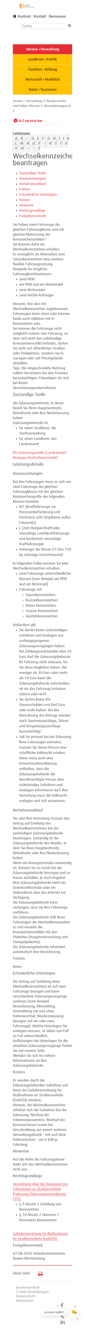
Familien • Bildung (42, 69)
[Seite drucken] (39, 1273)
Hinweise (26, 205)
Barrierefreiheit (28, 1287)
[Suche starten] (69, 25)
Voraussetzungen (32, 178)
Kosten (24, 200)
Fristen (24, 189)
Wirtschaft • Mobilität (42, 79)
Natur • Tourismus (43, 90)
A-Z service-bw (30, 121)
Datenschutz (25, 1296)
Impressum (24, 1301)
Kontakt (40, 16)
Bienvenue (57, 16)
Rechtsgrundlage (32, 211)
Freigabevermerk (32, 216)
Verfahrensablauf (32, 184)
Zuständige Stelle (32, 173)
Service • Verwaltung (42, 49)
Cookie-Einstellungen (32, 1292)
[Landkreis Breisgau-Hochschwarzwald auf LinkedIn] (62, 1322)
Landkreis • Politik (42, 59)
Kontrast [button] (24, 16)
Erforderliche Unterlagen (38, 194)
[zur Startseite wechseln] (27, 7)
